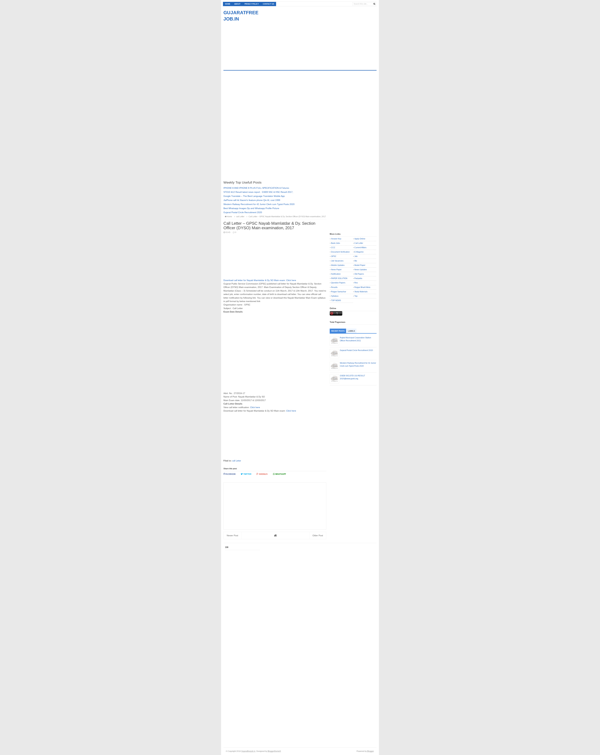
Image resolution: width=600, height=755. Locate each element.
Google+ (263, 474)
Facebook (230, 474)
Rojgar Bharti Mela (362, 287)
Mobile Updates (338, 265)
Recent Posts (338, 331)
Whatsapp (280, 474)
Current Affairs (360, 247)
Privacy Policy (252, 4)
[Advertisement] (249, 44)
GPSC (333, 256)
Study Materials (361, 292)
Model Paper (359, 265)
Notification (336, 274)
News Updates (360, 270)
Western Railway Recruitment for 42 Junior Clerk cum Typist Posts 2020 (259, 204)
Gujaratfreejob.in (248, 751)
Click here (255, 407)
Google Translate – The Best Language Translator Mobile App (254, 196)
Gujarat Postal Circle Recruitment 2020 (242, 212)
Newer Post (232, 535)
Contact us (268, 4)
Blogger (370, 751)
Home (227, 4)
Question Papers (338, 283)
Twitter (247, 474)
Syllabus (334, 296)
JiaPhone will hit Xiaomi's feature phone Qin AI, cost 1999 (251, 200)
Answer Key (336, 239)
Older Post (317, 535)
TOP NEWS (336, 300)
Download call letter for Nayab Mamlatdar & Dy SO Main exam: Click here (259, 280)
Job (356, 256)
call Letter (236, 461)
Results (334, 287)
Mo (355, 261)
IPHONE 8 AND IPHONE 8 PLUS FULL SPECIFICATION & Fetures (256, 188)
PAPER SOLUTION (339, 278)
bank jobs (335, 243)
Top (356, 296)
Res (356, 283)
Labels (351, 331)
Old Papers (359, 274)
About (237, 4)
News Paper (336, 270)
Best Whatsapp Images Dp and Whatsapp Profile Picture (251, 208)
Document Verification (340, 252)
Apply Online (359, 239)
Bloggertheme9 (274, 751)
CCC (333, 247)
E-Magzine (359, 252)
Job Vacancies (337, 261)
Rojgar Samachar (338, 292)
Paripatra (358, 278)
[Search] (374, 4)
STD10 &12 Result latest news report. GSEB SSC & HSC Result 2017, (258, 192)
